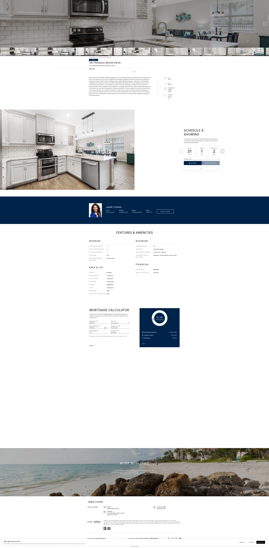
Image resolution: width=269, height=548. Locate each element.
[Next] (222, 151)
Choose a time (188, 159)
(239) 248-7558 (123, 212)
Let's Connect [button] (134, 481)
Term (112, 321)
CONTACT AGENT (165, 211)
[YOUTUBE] (180, 538)
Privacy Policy (144, 538)
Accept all (260, 542)
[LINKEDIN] (176, 538)
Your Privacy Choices (134, 546)
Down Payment (93, 326)
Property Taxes (148, 335)
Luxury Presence (100, 538)
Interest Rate (93, 330)
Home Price (92, 321)
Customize (251, 542)
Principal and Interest (150, 332)
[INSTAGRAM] (172, 538)
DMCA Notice (154, 538)
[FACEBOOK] (168, 538)
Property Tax (114, 326)
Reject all (242, 542)
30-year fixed (114, 323)
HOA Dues (114, 330)
